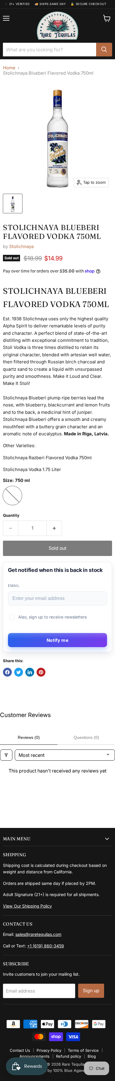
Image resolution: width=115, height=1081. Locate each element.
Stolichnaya (21, 246)
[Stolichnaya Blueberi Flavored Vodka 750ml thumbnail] (12, 203)
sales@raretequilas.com (38, 934)
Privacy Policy (49, 1050)
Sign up (91, 990)
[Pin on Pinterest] (41, 672)
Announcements (34, 1056)
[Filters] (6, 755)
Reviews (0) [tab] (29, 737)
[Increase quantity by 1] (54, 528)
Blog (92, 1056)
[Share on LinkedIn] (29, 672)
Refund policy (68, 1056)
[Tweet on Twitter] (18, 672)
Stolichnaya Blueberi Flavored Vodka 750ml (52, 232)
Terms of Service (83, 1050)
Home (9, 67)
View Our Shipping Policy (27, 905)
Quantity (11, 515)
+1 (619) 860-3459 (45, 945)
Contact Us (20, 1050)
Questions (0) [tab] (86, 737)
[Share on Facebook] (7, 672)
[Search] (104, 49)
